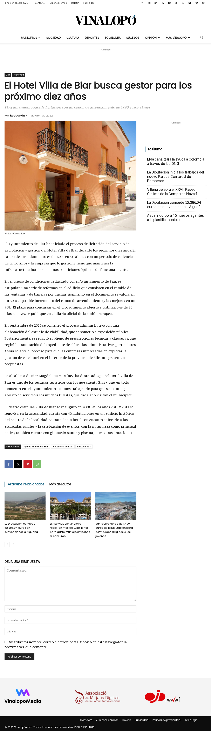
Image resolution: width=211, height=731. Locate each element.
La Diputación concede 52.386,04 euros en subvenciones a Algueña (21, 528)
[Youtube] (190, 3)
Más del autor (60, 484)
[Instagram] (149, 3)
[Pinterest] (27, 464)
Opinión (151, 38)
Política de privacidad (166, 720)
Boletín (75, 2)
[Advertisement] (105, 58)
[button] (201, 37)
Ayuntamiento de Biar (36, 446)
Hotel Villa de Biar (63, 446)
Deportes (92, 38)
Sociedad (53, 38)
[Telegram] (169, 3)
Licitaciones (84, 446)
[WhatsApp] (183, 3)
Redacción (17, 116)
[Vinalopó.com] (105, 20)
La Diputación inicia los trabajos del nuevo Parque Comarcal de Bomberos (175, 176)
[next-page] (13, 544)
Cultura (73, 38)
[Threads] (203, 3)
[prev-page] (7, 544)
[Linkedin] (156, 3)
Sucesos (132, 38)
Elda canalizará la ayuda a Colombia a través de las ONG (175, 161)
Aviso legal (191, 720)
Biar (8, 74)
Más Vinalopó (176, 38)
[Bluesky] (196, 3)
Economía (113, 38)
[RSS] (162, 3)
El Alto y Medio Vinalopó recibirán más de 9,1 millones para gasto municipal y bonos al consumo (70, 530)
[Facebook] (142, 3)
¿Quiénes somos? (58, 2)
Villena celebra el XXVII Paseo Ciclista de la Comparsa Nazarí (172, 191)
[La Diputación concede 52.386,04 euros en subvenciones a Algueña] (25, 506)
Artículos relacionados (26, 484)
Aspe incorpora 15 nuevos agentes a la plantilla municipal (175, 217)
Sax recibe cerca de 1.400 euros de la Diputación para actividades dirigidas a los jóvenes (114, 530)
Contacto (40, 2)
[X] (176, 3)
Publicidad (89, 2)
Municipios (29, 38)
